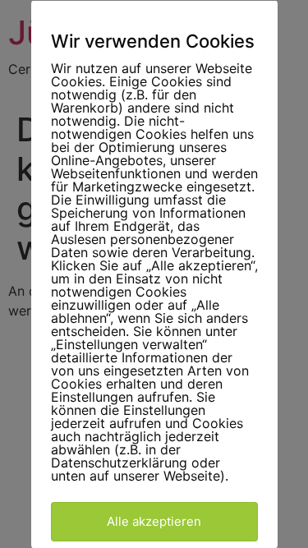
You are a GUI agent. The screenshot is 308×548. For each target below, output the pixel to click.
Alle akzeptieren (154, 520)
